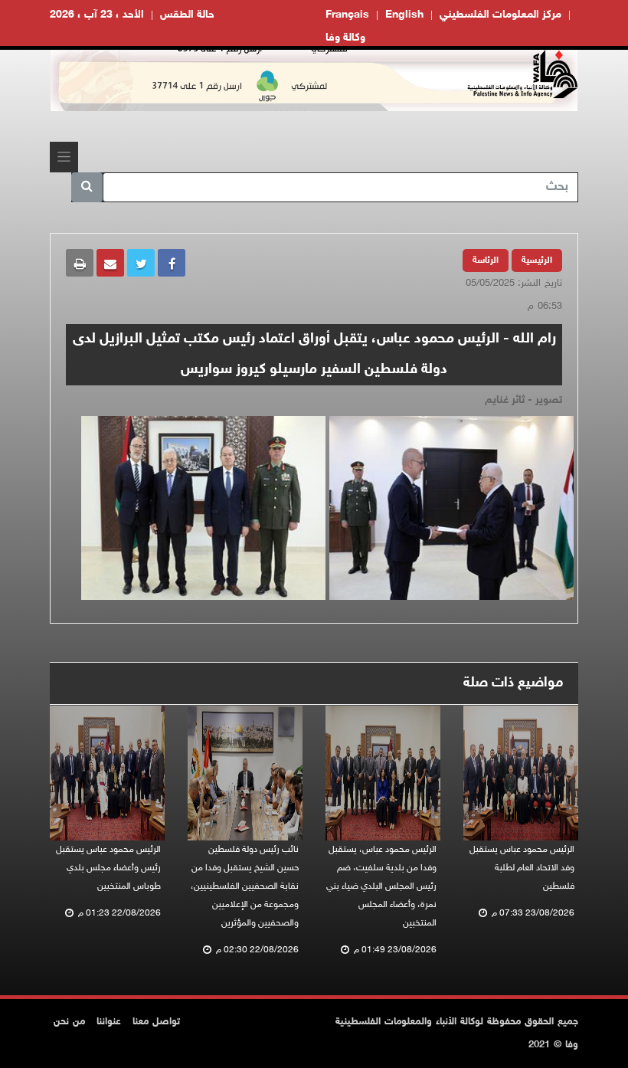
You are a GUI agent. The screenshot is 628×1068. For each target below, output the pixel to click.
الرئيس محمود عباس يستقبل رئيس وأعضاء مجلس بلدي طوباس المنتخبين (108, 868)
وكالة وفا (345, 37)
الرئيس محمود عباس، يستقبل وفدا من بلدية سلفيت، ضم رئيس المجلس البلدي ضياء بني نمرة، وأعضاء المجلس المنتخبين (381, 886)
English (404, 14)
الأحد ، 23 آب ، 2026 (97, 14)
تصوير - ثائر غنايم (523, 400)
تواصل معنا (156, 1022)
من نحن (69, 1022)
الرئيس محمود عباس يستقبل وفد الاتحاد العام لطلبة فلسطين (521, 868)
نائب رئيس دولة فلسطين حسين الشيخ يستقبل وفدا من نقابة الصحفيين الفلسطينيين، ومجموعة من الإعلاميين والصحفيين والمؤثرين (245, 886)
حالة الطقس (187, 14)
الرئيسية (537, 260)
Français (347, 14)
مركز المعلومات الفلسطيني (500, 14)
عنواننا (108, 1022)
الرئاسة (486, 260)
